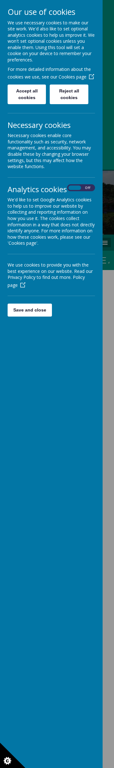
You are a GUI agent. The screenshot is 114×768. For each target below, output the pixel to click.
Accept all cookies (27, 94)
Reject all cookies (69, 94)
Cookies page (72, 77)
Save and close (29, 309)
